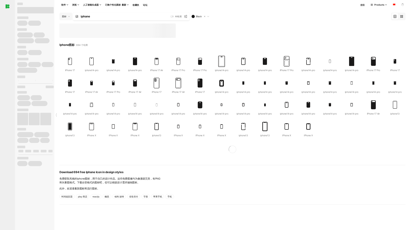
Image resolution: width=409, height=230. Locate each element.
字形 (145, 196)
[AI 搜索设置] (185, 16)
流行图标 (92, 188)
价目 (362, 5)
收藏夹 (136, 5)
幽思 (107, 196)
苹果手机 (157, 196)
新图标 (81, 188)
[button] (204, 16)
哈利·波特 (119, 196)
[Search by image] (76, 16)
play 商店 (82, 196)
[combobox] (394, 4)
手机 (169, 196)
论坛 (145, 5)
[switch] (172, 16)
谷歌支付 (133, 196)
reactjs (96, 196)
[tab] (395, 16)
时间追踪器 (67, 196)
